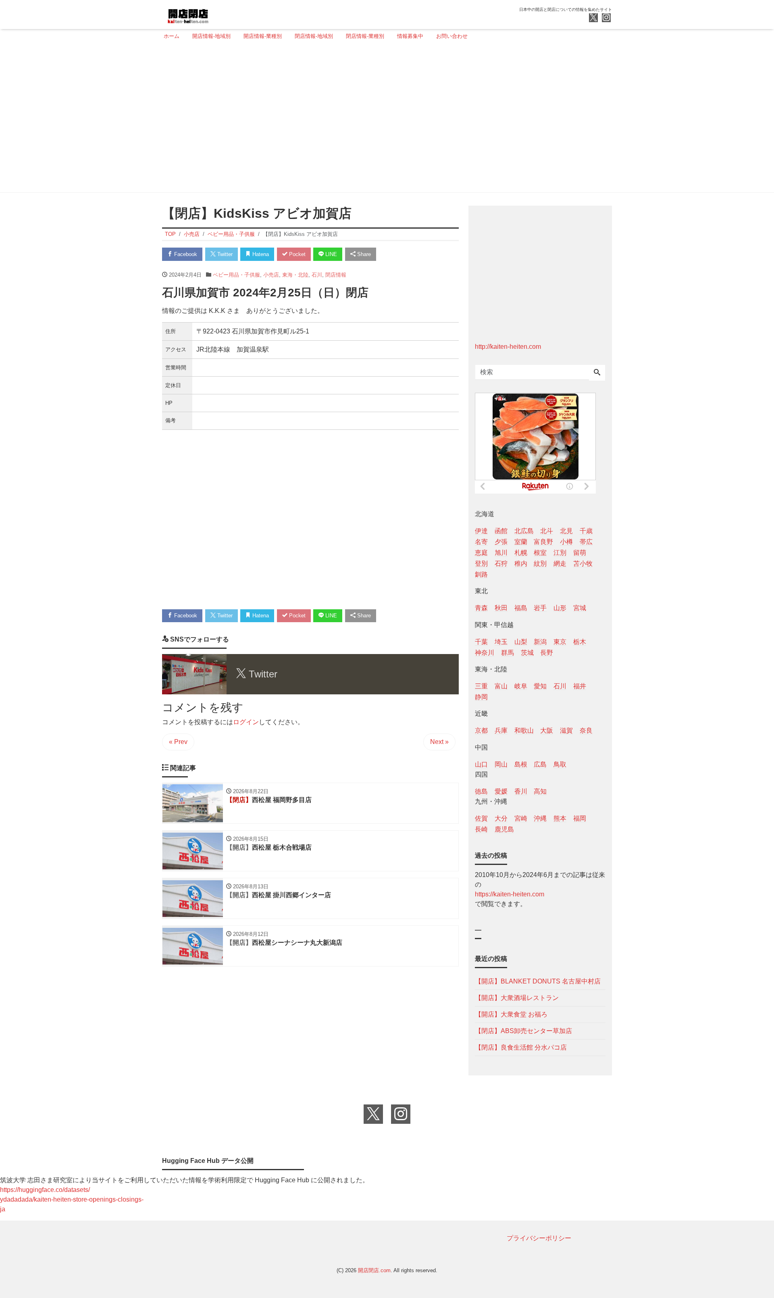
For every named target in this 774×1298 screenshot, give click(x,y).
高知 (540, 791)
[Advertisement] (384, 119)
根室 (540, 552)
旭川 (501, 552)
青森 (481, 607)
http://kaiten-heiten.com (508, 346)
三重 (481, 686)
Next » (439, 741)
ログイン (246, 722)
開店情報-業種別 (262, 36)
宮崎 (520, 818)
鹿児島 (504, 829)
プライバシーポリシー (539, 1238)
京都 (481, 730)
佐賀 (481, 818)
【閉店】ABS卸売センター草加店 (523, 1030)
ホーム (171, 36)
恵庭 (481, 552)
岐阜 (520, 686)
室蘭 (520, 541)
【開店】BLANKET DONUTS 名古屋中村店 (538, 981)
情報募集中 (410, 36)
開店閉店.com (374, 1270)
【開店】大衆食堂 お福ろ (511, 1014)
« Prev (178, 741)
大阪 (546, 730)
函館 (501, 530)
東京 (559, 641)
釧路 (481, 574)
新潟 (540, 641)
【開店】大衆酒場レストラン (517, 997)
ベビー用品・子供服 (236, 275)
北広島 (524, 530)
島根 (520, 764)
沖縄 (540, 818)
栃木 (579, 641)
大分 (501, 818)
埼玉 (501, 641)
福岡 (579, 818)
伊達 (481, 530)
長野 (546, 652)
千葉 (481, 641)
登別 (481, 563)
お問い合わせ (452, 36)
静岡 (481, 697)
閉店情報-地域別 (314, 36)
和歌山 (524, 730)
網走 (559, 563)
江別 (559, 552)
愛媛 (501, 791)
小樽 (566, 541)
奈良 (586, 730)
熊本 (559, 818)
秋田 (501, 607)
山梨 (520, 641)
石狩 (501, 563)
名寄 (481, 541)
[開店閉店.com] (218, 13)
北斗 (546, 530)
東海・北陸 (295, 275)
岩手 (540, 607)
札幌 (520, 552)
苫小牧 (583, 563)
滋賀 (566, 730)
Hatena (260, 254)
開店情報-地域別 (211, 36)
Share (363, 254)
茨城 (527, 652)
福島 (520, 607)
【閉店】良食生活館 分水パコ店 (521, 1047)
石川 (317, 275)
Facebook (185, 254)
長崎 (481, 829)
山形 (559, 607)
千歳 (586, 530)
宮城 (579, 607)
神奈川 (484, 652)
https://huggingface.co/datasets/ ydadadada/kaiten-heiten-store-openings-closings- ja (72, 1199)
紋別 (540, 563)
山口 (481, 764)
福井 (579, 686)
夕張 (501, 541)
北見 (566, 530)
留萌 (579, 552)
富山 (501, 686)
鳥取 (559, 764)
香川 (520, 791)
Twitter (224, 254)
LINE (330, 254)
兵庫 (501, 730)
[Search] (597, 373)
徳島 (481, 791)
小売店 (271, 275)
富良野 (543, 541)
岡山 (501, 764)
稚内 (520, 563)
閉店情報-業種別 (365, 36)
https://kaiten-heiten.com (509, 894)
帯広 (586, 541)
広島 (540, 764)
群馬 (507, 652)
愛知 (540, 686)
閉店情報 (335, 275)
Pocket (296, 254)
